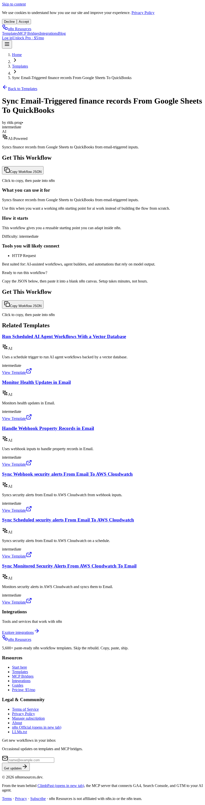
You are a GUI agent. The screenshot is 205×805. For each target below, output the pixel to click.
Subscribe (38, 798)
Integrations (49, 33)
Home (17, 55)
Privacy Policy (143, 13)
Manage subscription (28, 718)
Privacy (21, 798)
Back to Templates (22, 89)
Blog (62, 33)
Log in (7, 38)
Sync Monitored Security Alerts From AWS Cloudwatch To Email (69, 566)
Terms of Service (25, 709)
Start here (19, 667)
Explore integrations (18, 632)
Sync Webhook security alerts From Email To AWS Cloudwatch (67, 474)
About (17, 723)
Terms (7, 798)
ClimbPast (61, 785)
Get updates (13, 768)
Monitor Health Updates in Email (36, 382)
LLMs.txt (19, 732)
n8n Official (36, 727)
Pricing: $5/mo (23, 690)
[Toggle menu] (7, 44)
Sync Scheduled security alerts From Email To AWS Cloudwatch (68, 519)
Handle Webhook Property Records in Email (48, 428)
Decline (9, 22)
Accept (24, 22)
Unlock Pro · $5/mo (28, 38)
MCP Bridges (29, 33)
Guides (17, 685)
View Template (14, 372)
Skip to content (14, 4)
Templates (10, 33)
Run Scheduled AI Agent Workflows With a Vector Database (64, 336)
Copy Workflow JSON (26, 172)
